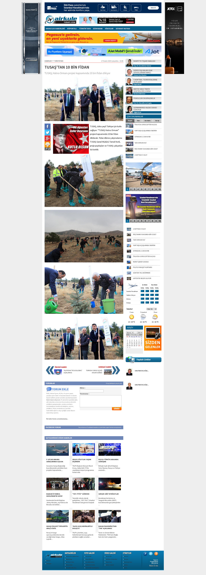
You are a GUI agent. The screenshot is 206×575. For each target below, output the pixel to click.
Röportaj (69, 559)
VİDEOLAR (109, 28)
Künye (48, 560)
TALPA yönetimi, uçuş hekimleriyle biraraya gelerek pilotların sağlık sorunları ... (82, 535)
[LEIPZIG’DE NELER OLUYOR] (129, 279)
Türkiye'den (70, 562)
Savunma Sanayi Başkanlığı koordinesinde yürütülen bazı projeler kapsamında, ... (56, 468)
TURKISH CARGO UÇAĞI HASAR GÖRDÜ (94, 371)
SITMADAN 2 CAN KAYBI (141, 251)
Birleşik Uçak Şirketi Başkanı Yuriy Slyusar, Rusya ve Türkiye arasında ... (109, 468)
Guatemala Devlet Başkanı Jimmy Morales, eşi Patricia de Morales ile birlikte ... (57, 502)
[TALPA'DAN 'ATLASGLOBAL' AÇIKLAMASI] (58, 374)
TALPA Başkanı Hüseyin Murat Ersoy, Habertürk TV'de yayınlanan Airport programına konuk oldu (83, 469)
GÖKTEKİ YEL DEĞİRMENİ (141, 273)
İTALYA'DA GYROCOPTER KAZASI (144, 256)
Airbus (126, 556)
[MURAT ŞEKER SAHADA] (129, 263)
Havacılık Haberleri (72, 556)
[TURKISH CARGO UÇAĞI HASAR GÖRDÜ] (108, 374)
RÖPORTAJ (72, 28)
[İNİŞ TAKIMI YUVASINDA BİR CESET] (129, 235)
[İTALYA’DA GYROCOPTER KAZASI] (129, 257)
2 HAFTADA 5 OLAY (139, 229)
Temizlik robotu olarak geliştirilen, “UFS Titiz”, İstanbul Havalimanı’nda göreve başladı (83, 500)
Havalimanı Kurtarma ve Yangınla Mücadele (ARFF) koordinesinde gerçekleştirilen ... (109, 501)
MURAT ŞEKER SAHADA (141, 262)
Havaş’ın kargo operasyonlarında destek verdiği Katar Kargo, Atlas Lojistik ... (55, 536)
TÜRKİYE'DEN (85, 28)
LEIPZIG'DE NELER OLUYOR (142, 278)
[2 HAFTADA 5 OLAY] (129, 230)
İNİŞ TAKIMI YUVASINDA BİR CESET (144, 234)
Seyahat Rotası (71, 568)
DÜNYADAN (98, 28)
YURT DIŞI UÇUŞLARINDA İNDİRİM (144, 245)
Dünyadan (69, 565)
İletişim (48, 563)
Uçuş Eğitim (89, 559)
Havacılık (88, 556)
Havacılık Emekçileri (92, 568)
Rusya (126, 559)
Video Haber (109, 565)
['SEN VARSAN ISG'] (129, 241)
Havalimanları (89, 562)
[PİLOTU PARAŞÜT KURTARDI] (129, 268)
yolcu (126, 565)
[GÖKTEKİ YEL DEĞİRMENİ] (129, 274)
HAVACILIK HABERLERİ (55, 28)
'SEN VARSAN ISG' (139, 240)
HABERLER (48, 61)
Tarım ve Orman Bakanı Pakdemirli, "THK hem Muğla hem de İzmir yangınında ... (108, 535)
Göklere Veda (90, 565)
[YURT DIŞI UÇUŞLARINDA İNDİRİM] (129, 246)
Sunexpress (128, 562)
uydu (125, 568)
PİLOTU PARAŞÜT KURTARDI (142, 267)
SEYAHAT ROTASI (123, 28)
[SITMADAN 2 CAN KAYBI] (129, 252)
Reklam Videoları (111, 559)
